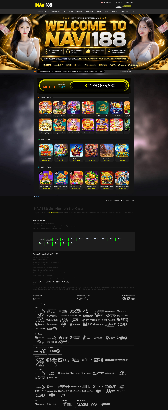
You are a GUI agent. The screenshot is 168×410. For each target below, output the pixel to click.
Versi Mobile (130, 2)
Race (64, 11)
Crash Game (89, 11)
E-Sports (114, 11)
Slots (47, 11)
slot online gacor (53, 212)
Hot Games (40, 11)
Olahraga (79, 11)
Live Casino (55, 11)
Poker (106, 11)
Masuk (118, 6)
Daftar (127, 6)
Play (61, 87)
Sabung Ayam (125, 11)
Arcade (99, 11)
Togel (71, 11)
